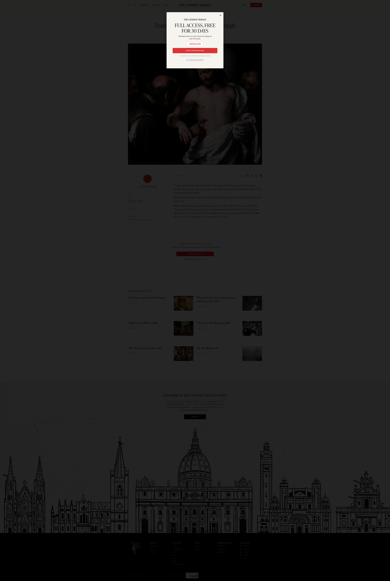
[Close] (220, 15)
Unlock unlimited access (195, 50)
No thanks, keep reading (195, 60)
